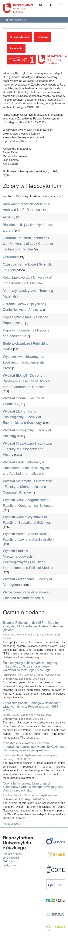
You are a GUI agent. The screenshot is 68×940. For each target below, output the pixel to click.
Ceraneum (11, 256)
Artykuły (9, 216)
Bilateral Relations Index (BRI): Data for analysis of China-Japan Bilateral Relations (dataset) (33, 626)
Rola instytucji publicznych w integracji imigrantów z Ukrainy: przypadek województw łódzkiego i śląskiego (30, 666)
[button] (40, 5)
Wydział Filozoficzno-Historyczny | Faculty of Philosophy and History (28, 449)
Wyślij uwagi (10, 857)
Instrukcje (42, 37)
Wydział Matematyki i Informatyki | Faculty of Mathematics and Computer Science (28, 486)
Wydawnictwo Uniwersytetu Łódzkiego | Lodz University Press (24, 362)
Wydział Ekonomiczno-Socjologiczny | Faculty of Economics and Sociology (22, 417)
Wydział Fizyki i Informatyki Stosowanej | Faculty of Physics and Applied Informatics (26, 467)
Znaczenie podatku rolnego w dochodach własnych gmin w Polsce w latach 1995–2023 (31, 706)
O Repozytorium (19, 37)
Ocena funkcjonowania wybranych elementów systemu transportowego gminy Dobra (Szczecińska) (33, 786)
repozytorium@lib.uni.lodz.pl (20, 141)
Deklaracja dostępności (10, 863)
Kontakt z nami (12, 854)
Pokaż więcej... (12, 823)
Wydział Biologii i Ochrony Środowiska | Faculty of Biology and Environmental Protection (26, 381)
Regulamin (16, 48)
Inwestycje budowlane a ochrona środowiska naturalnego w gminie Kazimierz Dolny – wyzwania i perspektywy (34, 746)
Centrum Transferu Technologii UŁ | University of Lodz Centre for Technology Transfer (28, 243)
